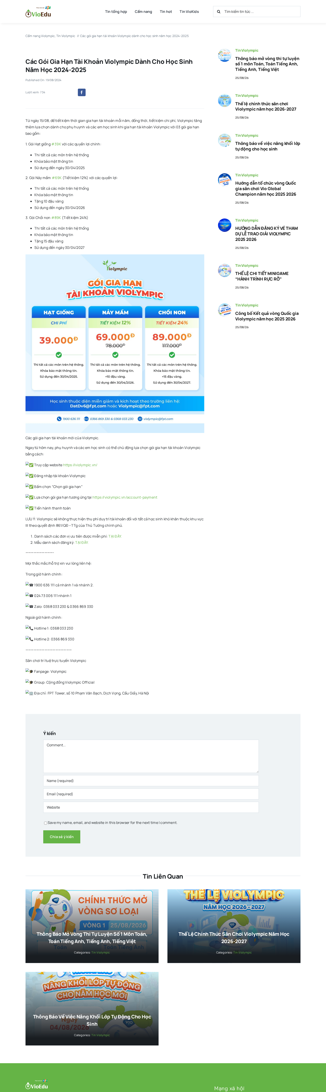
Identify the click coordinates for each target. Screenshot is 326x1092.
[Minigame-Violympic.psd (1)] (224, 265)
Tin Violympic (246, 50)
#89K (56, 217)
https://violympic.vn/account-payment (124, 497)
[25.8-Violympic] (224, 50)
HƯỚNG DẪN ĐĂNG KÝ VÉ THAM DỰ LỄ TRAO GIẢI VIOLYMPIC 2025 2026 (266, 233)
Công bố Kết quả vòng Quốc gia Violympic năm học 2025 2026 (267, 316)
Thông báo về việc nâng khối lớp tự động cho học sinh (267, 146)
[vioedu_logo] (38, 7)
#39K (56, 144)
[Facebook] (81, 92)
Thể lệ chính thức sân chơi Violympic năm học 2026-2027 (265, 106)
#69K (57, 177)
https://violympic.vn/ (80, 464)
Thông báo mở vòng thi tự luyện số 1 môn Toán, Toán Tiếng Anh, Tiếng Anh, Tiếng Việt (267, 64)
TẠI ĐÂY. (115, 536)
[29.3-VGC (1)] (224, 175)
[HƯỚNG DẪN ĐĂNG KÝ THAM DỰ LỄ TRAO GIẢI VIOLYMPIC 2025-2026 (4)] (224, 220)
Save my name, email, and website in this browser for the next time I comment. (112, 822)
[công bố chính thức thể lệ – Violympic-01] (224, 95)
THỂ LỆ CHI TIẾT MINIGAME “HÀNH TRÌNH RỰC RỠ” (261, 276)
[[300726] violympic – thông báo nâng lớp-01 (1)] (224, 135)
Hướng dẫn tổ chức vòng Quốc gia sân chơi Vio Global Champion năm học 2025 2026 (265, 188)
